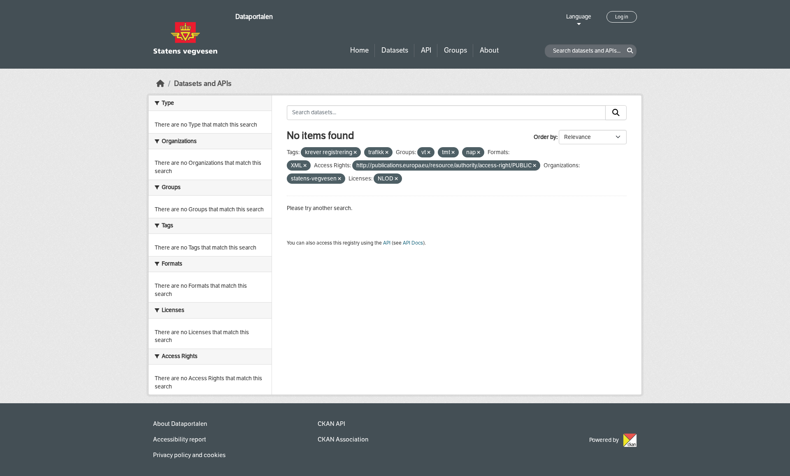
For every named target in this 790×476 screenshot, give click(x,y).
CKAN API (331, 423)
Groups (455, 50)
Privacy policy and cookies (189, 455)
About (489, 50)
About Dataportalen (180, 423)
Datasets (394, 50)
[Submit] (616, 112)
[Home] (160, 83)
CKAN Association (343, 439)
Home (359, 50)
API (426, 50)
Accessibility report (179, 439)
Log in (621, 17)
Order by (545, 137)
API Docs (413, 243)
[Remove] (355, 152)
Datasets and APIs (203, 83)
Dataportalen (254, 17)
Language (578, 16)
